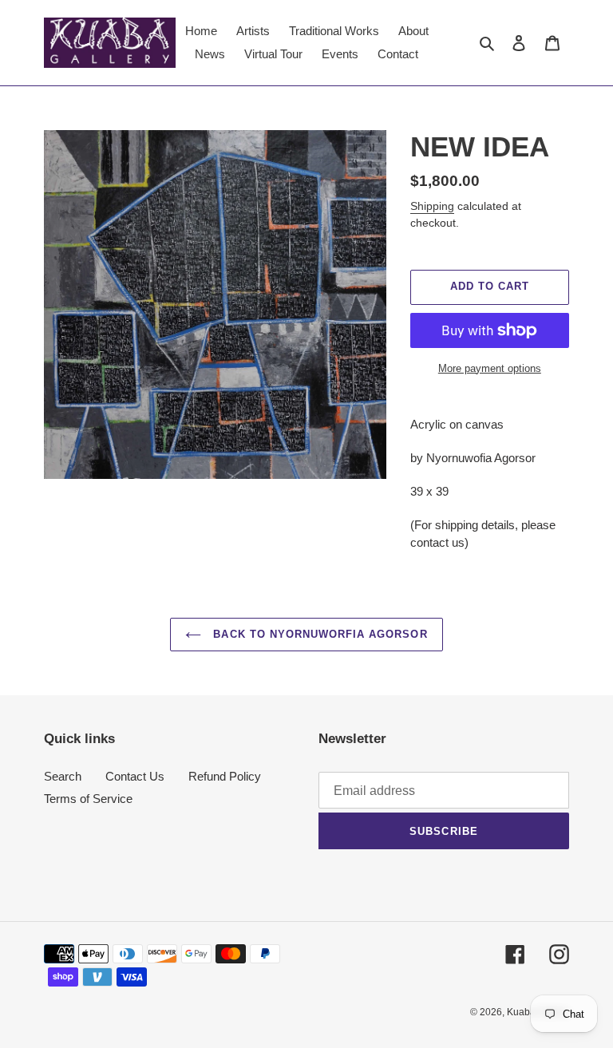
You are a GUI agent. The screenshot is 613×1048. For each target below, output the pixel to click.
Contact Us (134, 776)
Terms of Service (88, 798)
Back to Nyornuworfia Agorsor (318, 634)
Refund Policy (224, 776)
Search (62, 776)
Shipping (432, 206)
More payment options (489, 368)
